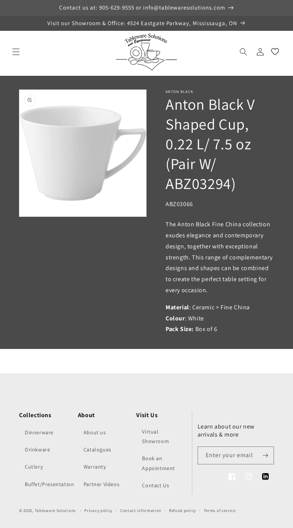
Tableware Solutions (55, 510)
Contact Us (155, 485)
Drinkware (37, 449)
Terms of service (220, 510)
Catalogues (97, 449)
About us (95, 432)
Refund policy (182, 510)
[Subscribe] (265, 455)
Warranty (95, 466)
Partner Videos (101, 484)
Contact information (140, 510)
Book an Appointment (158, 463)
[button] (16, 51)
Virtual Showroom (155, 436)
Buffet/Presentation (49, 484)
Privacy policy (98, 510)
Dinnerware (39, 432)
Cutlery (34, 466)
